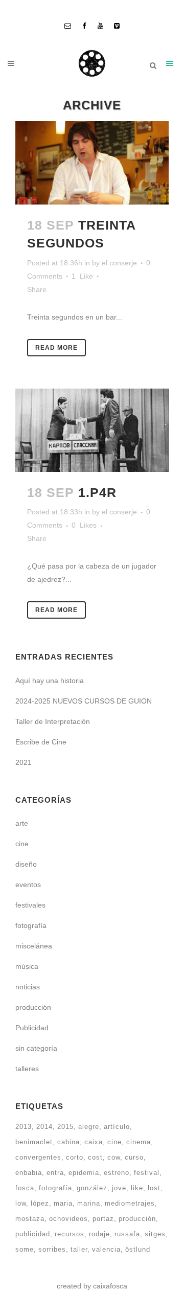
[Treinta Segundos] (92, 163)
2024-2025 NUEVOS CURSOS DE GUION (83, 701)
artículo (117, 1126)
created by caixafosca (92, 1286)
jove (119, 1188)
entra (55, 1172)
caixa (93, 1142)
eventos (28, 884)
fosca (24, 1188)
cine (22, 844)
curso (134, 1157)
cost (95, 1157)
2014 (44, 1126)
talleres (27, 1068)
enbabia (28, 1172)
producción (33, 1007)
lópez (40, 1203)
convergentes (38, 1157)
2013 (23, 1126)
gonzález (92, 1188)
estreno (116, 1172)
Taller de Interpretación (52, 721)
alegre (88, 1126)
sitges (155, 1234)
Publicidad (32, 1028)
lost (154, 1188)
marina (88, 1203)
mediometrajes (130, 1203)
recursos (69, 1234)
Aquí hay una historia (49, 680)
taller (79, 1249)
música (26, 966)
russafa (127, 1234)
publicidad (32, 1234)
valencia (106, 1249)
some (24, 1249)
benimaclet (34, 1142)
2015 (65, 1126)
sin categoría (36, 1048)
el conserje (119, 263)
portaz (103, 1218)
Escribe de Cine (40, 742)
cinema (138, 1142)
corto (74, 1157)
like (137, 1188)
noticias (27, 987)
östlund (137, 1249)
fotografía (31, 925)
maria (63, 1203)
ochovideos (68, 1218)
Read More (56, 347)
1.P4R (97, 492)
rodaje (99, 1234)
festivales (30, 905)
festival (146, 1172)
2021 (23, 762)
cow (113, 1157)
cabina (68, 1142)
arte (21, 823)
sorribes (52, 1249)
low (20, 1203)
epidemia (83, 1172)
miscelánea (33, 946)
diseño (26, 864)
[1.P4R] (92, 430)
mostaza (29, 1218)
